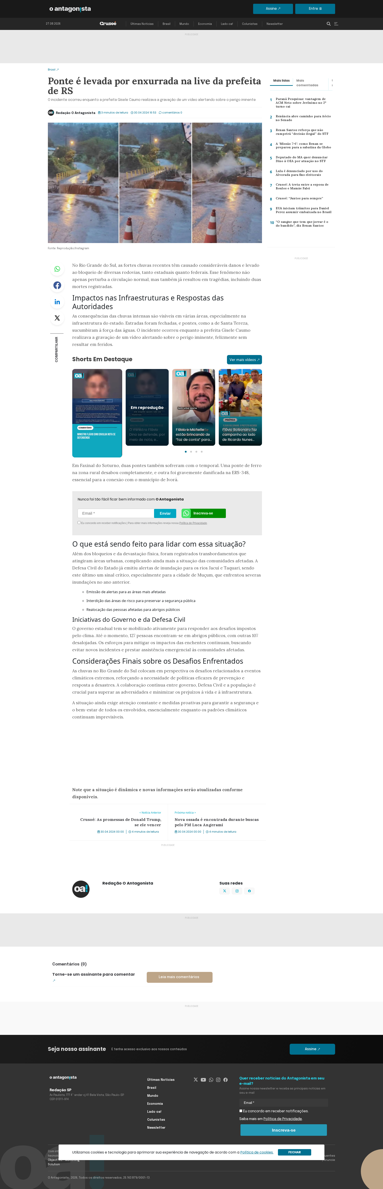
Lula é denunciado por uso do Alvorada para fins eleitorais (298, 174)
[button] (185, 451)
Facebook (57, 285)
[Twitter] (196, 1080)
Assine (271, 9)
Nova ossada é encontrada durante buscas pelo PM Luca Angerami (215, 809)
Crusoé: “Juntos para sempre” (297, 199)
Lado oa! (227, 24)
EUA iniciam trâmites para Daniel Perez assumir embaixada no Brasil (302, 211)
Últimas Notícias (142, 24)
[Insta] (218, 1080)
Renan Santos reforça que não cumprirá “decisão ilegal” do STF (299, 132)
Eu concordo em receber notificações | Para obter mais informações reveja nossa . (117, 523)
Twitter (57, 318)
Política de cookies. (257, 1152)
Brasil (166, 24)
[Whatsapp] (211, 1080)
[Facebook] (225, 1080)
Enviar (165, 513)
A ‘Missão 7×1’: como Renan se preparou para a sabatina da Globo (302, 146)
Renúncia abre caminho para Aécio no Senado (302, 119)
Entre (313, 9)
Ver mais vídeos (243, 359)
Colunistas (250, 24)
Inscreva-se (203, 513)
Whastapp (57, 269)
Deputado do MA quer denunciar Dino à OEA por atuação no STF (300, 160)
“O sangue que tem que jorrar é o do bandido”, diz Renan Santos (304, 224)
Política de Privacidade (193, 523)
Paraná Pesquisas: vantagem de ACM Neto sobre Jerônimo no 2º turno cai (304, 102)
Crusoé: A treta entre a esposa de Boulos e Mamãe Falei (301, 187)
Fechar (294, 1152)
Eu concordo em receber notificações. (275, 1111)
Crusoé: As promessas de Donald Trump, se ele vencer (115, 806)
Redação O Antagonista (75, 113)
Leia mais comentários (179, 977)
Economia (205, 24)
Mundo (184, 24)
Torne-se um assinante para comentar (93, 974)
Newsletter (275, 24)
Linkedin (57, 301)
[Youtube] (203, 1080)
